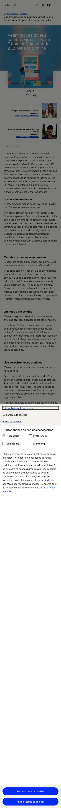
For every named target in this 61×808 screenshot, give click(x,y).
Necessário (13, 435)
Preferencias (40, 435)
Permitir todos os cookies (30, 801)
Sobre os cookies (12, 421)
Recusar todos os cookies (30, 791)
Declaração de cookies (15, 414)
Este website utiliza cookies (18, 407)
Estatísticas (13, 443)
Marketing (39, 443)
